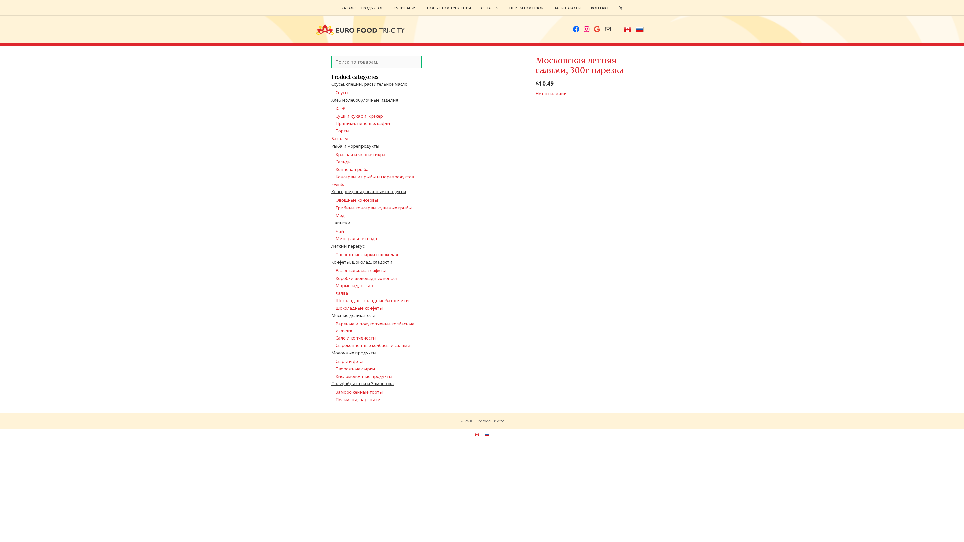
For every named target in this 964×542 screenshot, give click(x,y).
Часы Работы (567, 7)
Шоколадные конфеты (359, 308)
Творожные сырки (355, 369)
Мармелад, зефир (354, 285)
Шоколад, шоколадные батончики (372, 300)
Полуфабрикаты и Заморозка (362, 383)
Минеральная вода (356, 238)
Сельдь (343, 162)
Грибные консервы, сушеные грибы (374, 208)
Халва (342, 293)
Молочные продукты (353, 353)
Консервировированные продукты (368, 191)
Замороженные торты (359, 392)
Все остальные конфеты (361, 271)
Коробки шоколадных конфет (367, 278)
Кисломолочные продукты (364, 376)
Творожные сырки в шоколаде (368, 254)
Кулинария (405, 7)
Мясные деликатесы (353, 315)
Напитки (340, 223)
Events (337, 184)
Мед (340, 215)
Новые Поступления (449, 7)
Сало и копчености (356, 338)
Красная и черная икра (360, 154)
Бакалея (339, 138)
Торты (342, 131)
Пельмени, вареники (358, 399)
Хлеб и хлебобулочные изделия (364, 100)
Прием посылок (526, 7)
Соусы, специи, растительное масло (369, 84)
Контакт (600, 7)
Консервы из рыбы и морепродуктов (375, 177)
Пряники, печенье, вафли (363, 123)
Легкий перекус (348, 246)
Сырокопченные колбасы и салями (373, 345)
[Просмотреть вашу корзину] (621, 7)
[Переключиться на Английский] (627, 29)
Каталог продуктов (362, 7)
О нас (487, 7)
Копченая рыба (352, 169)
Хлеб (340, 108)
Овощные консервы (357, 200)
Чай (340, 231)
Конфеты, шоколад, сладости (361, 262)
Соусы (342, 92)
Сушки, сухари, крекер (359, 116)
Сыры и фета (349, 361)
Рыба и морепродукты (355, 146)
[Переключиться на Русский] (640, 29)
